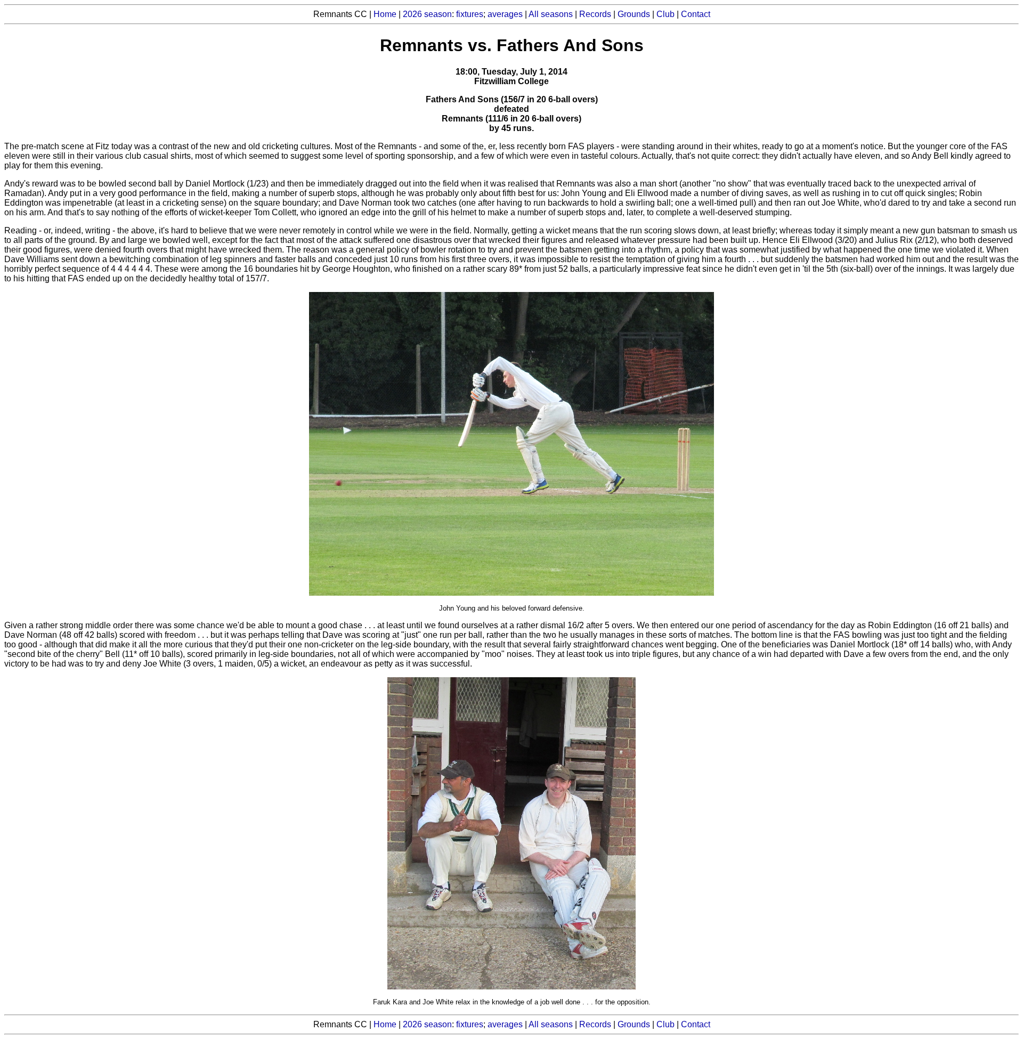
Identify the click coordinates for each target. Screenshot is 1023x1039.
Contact (695, 14)
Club (665, 14)
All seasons (551, 14)
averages (505, 14)
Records (595, 14)
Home (385, 14)
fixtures (469, 14)
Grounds (634, 14)
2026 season (427, 14)
